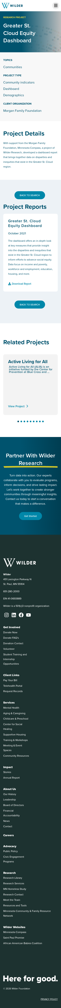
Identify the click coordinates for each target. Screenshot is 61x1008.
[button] (18, 421)
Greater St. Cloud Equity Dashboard (25, 223)
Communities (12, 67)
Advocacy (9, 846)
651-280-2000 (11, 591)
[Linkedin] (14, 615)
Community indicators (18, 82)
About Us (9, 789)
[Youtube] (28, 615)
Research (9, 873)
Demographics (13, 95)
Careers (8, 835)
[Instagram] (6, 615)
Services (9, 702)
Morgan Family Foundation (22, 110)
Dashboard (11, 88)
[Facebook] (21, 615)
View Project (16, 406)
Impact (8, 767)
